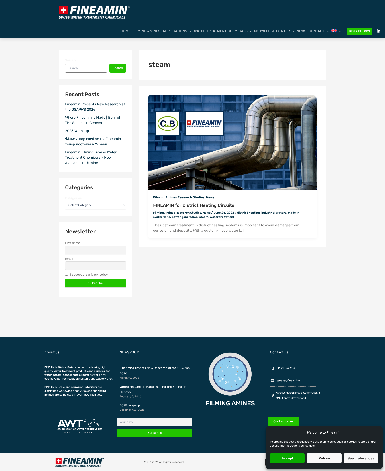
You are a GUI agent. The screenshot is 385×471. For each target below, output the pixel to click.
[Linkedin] (379, 31)
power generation (185, 217)
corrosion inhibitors (84, 387)
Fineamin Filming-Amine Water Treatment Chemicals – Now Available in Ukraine (91, 157)
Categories (73, 198)
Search (70, 60)
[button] (189, 31)
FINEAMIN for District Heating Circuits (193, 205)
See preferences (361, 458)
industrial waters (273, 212)
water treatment (222, 217)
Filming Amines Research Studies (179, 197)
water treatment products (71, 371)
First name (72, 243)
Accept (287, 458)
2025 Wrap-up (77, 131)
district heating (248, 212)
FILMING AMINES (230, 403)
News (210, 197)
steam (203, 217)
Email (69, 259)
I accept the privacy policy (89, 274)
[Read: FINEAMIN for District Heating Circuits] (232, 142)
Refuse (324, 458)
